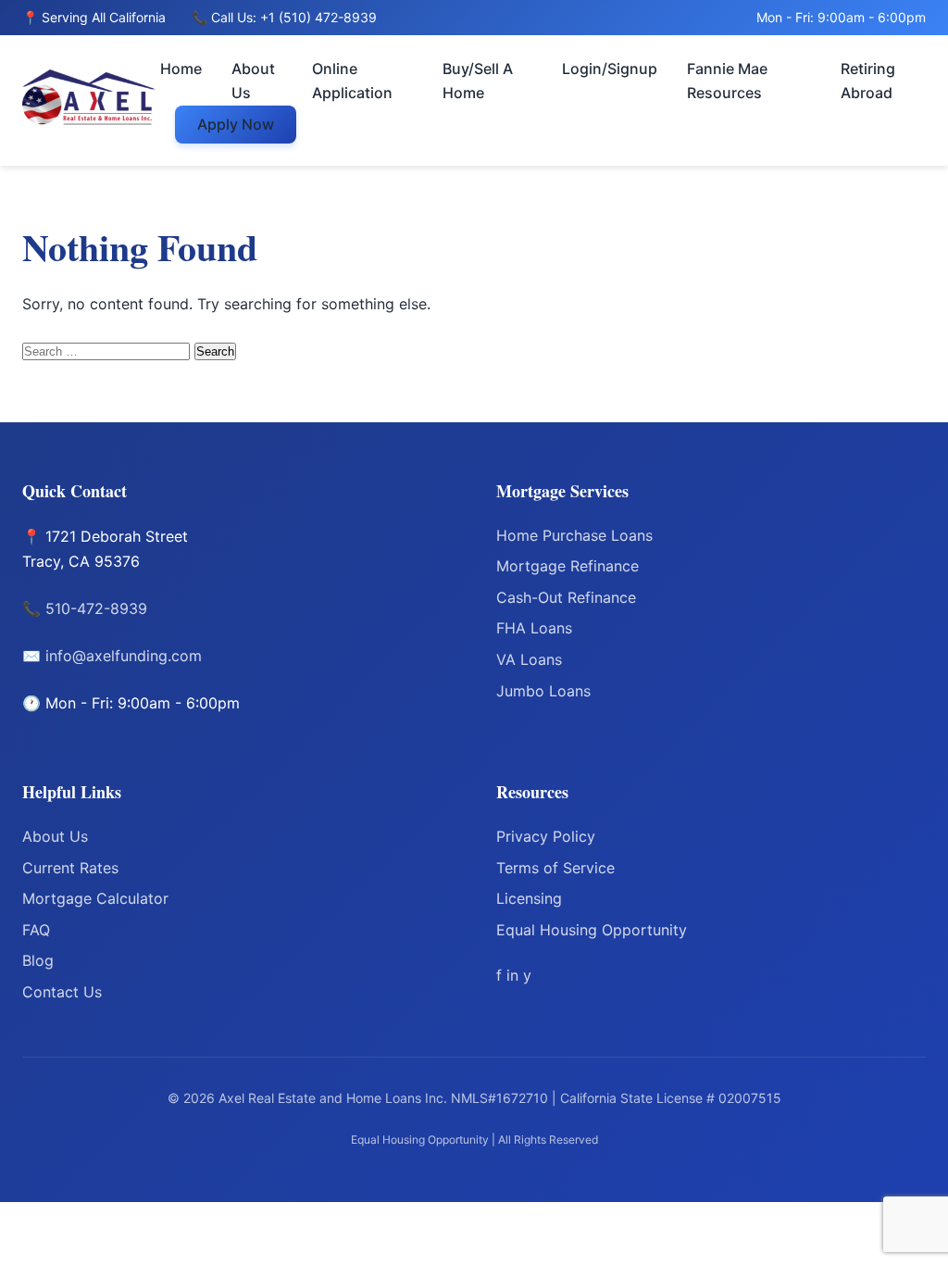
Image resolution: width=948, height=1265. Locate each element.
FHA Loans (534, 628)
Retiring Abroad (868, 80)
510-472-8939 (96, 608)
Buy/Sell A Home (478, 80)
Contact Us (62, 992)
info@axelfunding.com (123, 655)
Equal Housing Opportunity (591, 930)
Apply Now (235, 124)
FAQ (36, 930)
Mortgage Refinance (567, 566)
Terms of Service (555, 867)
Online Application (352, 80)
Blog (38, 960)
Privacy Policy (545, 836)
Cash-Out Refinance (566, 597)
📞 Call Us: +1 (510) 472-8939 (284, 17)
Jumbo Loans (543, 691)
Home (181, 68)
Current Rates (70, 867)
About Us (253, 80)
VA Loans (529, 659)
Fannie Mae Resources (727, 80)
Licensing (529, 898)
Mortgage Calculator (95, 898)
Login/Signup (609, 68)
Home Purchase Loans (574, 535)
